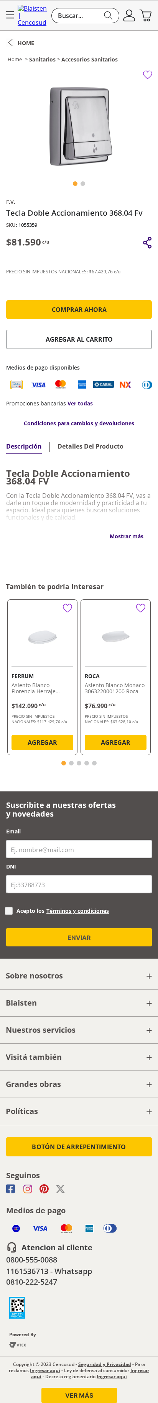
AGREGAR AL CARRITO (79, 339)
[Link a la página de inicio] (20, 43)
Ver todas (80, 403)
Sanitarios (42, 60)
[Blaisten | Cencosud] (33, 15)
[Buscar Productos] (108, 15)
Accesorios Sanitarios (89, 60)
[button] (129, 16)
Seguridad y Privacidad (104, 1364)
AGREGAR (42, 742)
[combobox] (85, 15)
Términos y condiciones (77, 910)
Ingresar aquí (45, 1370)
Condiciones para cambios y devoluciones (79, 423)
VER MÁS (79, 1395)
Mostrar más (126, 536)
